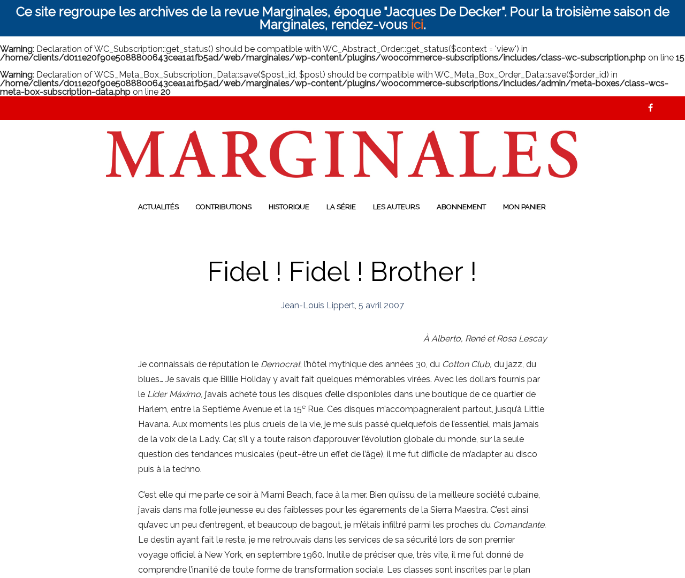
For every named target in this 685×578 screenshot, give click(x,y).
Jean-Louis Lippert (318, 305)
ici (417, 24)
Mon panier (524, 207)
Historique (289, 207)
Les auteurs (396, 207)
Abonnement (461, 207)
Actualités (158, 207)
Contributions (224, 207)
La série (341, 207)
